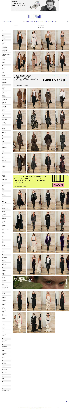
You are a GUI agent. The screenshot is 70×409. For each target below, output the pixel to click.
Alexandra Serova (4, 51)
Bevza (3, 72)
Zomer (3, 379)
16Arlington (3, 35)
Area (2, 58)
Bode (2, 76)
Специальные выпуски (8, 21)
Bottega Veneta (4, 79)
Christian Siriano (4, 102)
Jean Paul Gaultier (4, 176)
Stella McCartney (4, 315)
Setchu (3, 307)
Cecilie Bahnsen (4, 91)
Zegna (3, 378)
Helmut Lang (3, 156)
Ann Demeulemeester (5, 56)
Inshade (3, 163)
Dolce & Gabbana (4, 119)
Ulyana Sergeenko (4, 340)
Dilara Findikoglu (4, 118)
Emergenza (3, 129)
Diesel (3, 116)
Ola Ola (3, 251)
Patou (3, 256)
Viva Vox (3, 357)
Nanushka (3, 242)
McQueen (3, 221)
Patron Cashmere (4, 257)
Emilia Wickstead (4, 131)
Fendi (2, 138)
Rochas (3, 281)
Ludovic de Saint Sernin (5, 208)
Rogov (3, 284)
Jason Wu (3, 175)
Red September (4, 274)
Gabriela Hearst (4, 144)
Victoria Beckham (4, 353)
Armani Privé (3, 59)
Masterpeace (4, 218)
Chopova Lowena (4, 99)
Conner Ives (3, 109)
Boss (2, 78)
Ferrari (3, 141)
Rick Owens (3, 277)
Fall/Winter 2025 (41, 27)
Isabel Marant (4, 166)
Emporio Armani (4, 132)
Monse (3, 232)
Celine (3, 92)
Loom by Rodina (4, 202)
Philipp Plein (3, 260)
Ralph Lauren (41, 25)
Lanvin (3, 194)
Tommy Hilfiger (4, 334)
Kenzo (3, 185)
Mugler (3, 236)
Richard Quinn (4, 276)
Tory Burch (3, 335)
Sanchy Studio (4, 297)
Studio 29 (3, 318)
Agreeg (3, 43)
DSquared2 (3, 122)
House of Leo (4, 160)
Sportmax (3, 314)
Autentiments (3, 62)
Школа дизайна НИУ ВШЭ (5, 390)
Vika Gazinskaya (4, 354)
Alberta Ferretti (4, 46)
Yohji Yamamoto (4, 372)
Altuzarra (3, 53)
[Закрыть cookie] (58, 408)
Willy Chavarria (4, 363)
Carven (3, 88)
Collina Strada (4, 106)
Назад (16, 25)
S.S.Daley (3, 293)
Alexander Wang (4, 50)
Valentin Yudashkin (4, 346)
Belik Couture (4, 71)
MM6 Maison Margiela (5, 229)
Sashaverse (3, 301)
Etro (2, 135)
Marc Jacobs (4, 214)
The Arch (3, 324)
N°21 (3, 241)
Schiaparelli (3, 304)
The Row (3, 327)
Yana (2, 368)
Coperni (3, 110)
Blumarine (3, 75)
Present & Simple (4, 264)
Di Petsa (3, 115)
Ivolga (3, 169)
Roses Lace (3, 288)
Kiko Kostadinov (4, 189)
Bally (2, 68)
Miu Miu (3, 228)
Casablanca (3, 89)
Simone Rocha (4, 308)
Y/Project (3, 366)
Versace (3, 350)
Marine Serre (4, 215)
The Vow (3, 328)
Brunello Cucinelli (4, 82)
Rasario (3, 273)
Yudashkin (3, 373)
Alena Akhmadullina (4, 47)
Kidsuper (3, 188)
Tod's (2, 331)
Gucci (3, 151)
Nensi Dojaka (4, 245)
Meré (2, 222)
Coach (3, 103)
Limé (2, 198)
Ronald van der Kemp (5, 287)
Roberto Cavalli (4, 280)
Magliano (3, 211)
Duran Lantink (4, 123)
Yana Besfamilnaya (4, 369)
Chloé (3, 98)
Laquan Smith (4, 195)
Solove (3, 311)
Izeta (2, 170)
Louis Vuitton (3, 205)
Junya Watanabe (4, 179)
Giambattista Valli (4, 147)
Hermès (3, 157)
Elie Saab (3, 128)
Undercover (3, 341)
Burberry (3, 83)
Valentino (3, 347)
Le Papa (3, 197)
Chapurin (3, 95)
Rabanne (3, 269)
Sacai (3, 294)
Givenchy (3, 150)
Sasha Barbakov (4, 300)
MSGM (3, 235)
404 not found (4, 38)
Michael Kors (4, 225)
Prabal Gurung (4, 261)
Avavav (3, 63)
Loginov (3, 201)
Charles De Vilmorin (4, 96)
